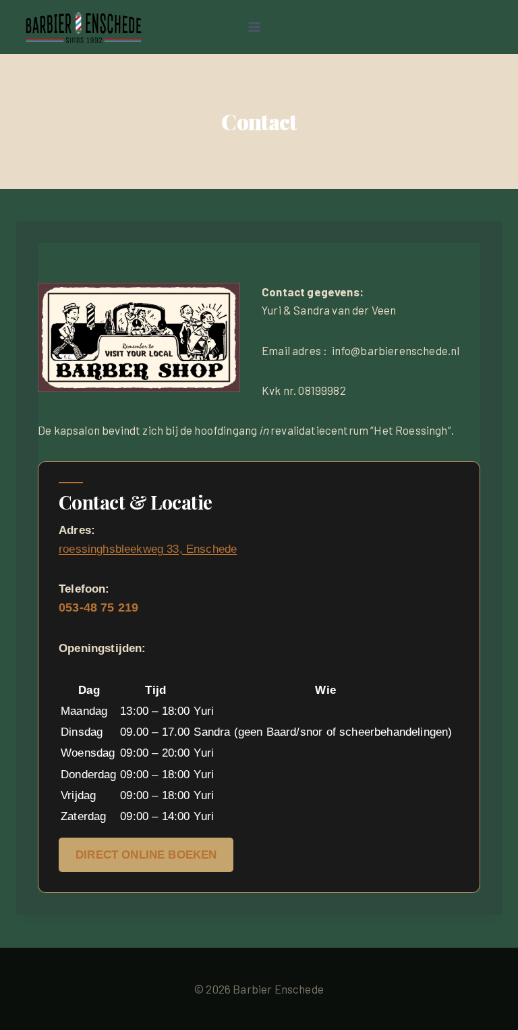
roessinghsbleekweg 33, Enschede (148, 549)
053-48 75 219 (98, 607)
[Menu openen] (254, 27)
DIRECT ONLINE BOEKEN (146, 854)
